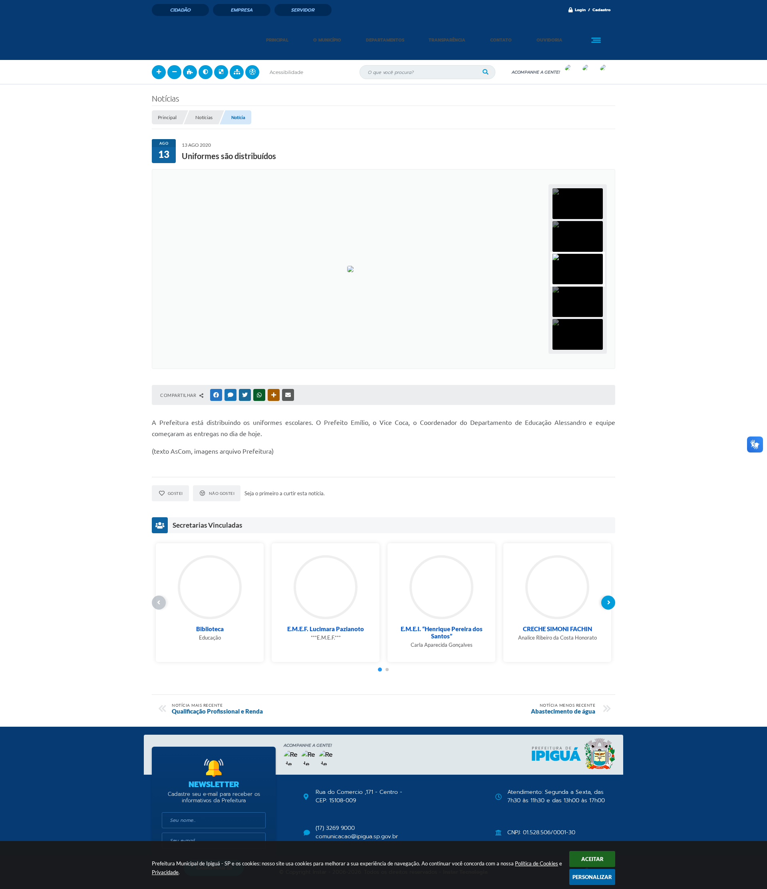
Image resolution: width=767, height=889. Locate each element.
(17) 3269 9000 (335, 828)
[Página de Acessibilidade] (252, 72)
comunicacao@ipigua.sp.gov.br (357, 837)
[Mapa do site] (237, 72)
